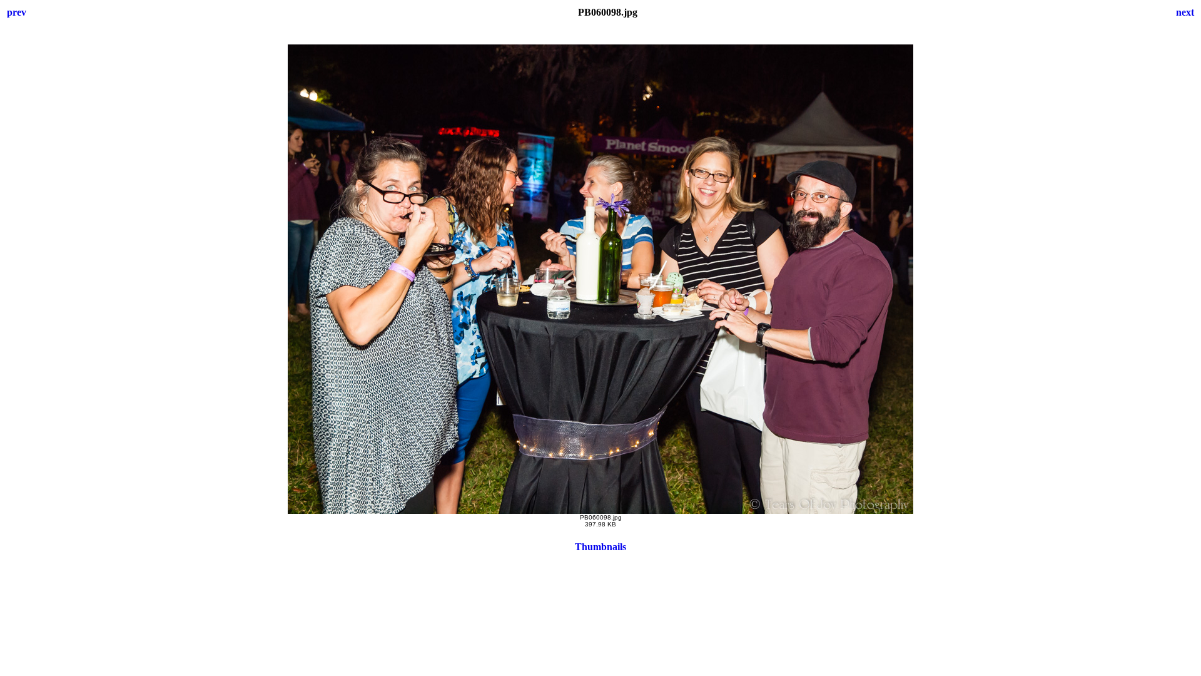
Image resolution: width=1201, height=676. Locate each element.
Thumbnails (600, 546)
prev (16, 12)
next (1185, 12)
